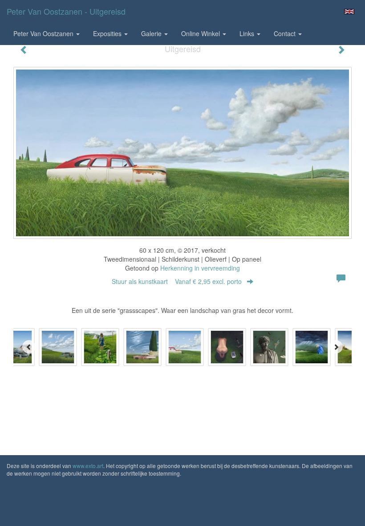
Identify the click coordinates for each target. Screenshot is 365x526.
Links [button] (247, 33)
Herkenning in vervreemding (200, 267)
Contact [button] (285, 33)
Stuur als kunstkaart (177, 281)
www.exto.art (88, 465)
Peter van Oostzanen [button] (44, 33)
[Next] (336, 346)
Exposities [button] (108, 33)
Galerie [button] (152, 33)
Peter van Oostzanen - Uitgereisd (66, 11)
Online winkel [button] (201, 33)
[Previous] (29, 346)
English (349, 11)
